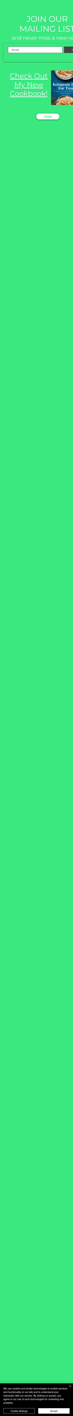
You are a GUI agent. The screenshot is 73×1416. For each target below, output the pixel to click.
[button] (48, 116)
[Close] (68, 1388)
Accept (54, 1411)
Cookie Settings (19, 1411)
